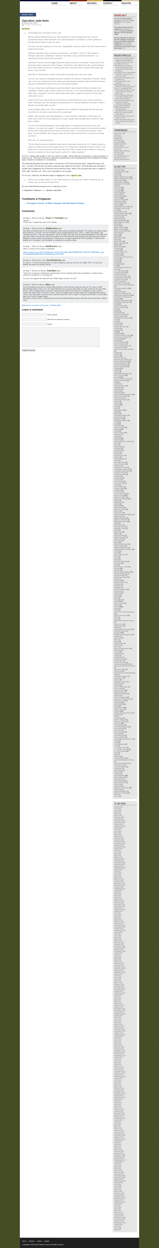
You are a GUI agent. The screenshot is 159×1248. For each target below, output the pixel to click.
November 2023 (119, 864)
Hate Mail (117, 387)
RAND (116, 628)
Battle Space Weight (121, 231)
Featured (117, 333)
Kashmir (117, 454)
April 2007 (117, 1210)
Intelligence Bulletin (121, 420)
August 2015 (118, 1036)
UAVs (116, 753)
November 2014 (119, 1052)
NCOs (116, 556)
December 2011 (119, 1113)
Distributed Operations (121, 302)
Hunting (117, 405)
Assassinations (119, 212)
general (116, 356)
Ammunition (118, 196)
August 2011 (118, 1120)
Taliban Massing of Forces (123, 713)
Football (117, 340)
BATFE (116, 226)
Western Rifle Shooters (122, 159)
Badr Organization (120, 220)
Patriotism (117, 586)
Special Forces (119, 690)
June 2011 (117, 1123)
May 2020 (117, 937)
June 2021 (117, 915)
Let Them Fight (119, 483)
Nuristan (117, 570)
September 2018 (120, 972)
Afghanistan (118, 180)
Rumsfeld (117, 650)
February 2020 (119, 942)
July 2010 (117, 1143)
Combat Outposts (120, 273)
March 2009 (118, 1170)
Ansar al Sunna (119, 199)
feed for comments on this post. (35, 305)
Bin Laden (117, 233)
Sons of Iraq (118, 688)
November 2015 (119, 1031)
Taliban (116, 711)
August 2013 (118, 1078)
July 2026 (117, 809)
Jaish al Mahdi (119, 433)
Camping (117, 248)
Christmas (117, 264)
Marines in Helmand (121, 499)
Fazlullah (117, 330)
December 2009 (119, 1155)
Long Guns (118, 492)
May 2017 (117, 1000)
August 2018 (118, 974)
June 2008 (117, 1186)
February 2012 (119, 1110)
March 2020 (118, 941)
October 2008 (118, 1179)
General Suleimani (120, 367)
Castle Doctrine (119, 252)
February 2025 (119, 838)
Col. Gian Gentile (120, 271)
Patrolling (117, 588)
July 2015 (117, 1038)
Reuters (117, 636)
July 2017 (117, 996)
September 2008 (120, 1181)
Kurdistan (117, 466)
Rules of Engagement (121, 648)
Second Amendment (121, 664)
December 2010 (119, 1134)
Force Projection (119, 342)
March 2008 (118, 1191)
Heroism (117, 391)
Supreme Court (119, 701)
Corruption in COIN (120, 283)
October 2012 (118, 1096)
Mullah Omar (118, 539)
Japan (116, 436)
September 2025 (120, 826)
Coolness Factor (119, 280)
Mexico (116, 511)
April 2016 (117, 1023)
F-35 (115, 321)
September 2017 (120, 993)
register (46, 1241)
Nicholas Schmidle (120, 561)
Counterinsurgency (120, 288)
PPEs (116, 610)
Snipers (116, 680)
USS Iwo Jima (119, 765)
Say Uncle (117, 149)
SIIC (115, 675)
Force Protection (119, 344)
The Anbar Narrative (121, 727)
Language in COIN (120, 467)
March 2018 (118, 983)
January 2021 (119, 923)
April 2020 (117, 939)
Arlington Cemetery (120, 208)
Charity (116, 260)
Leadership (118, 478)
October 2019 (118, 949)
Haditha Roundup (120, 380)
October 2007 (118, 1200)
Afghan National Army (121, 177)
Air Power (117, 189)
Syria (116, 706)
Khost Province (119, 455)
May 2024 (117, 854)
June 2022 (117, 894)
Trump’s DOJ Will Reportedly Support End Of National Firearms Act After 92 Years (124, 60)
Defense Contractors (121, 293)
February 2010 (119, 1151)
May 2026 (117, 812)
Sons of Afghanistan (121, 687)
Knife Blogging (119, 459)
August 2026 (118, 807)
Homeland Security (120, 400)
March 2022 (118, 899)
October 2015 (118, 1033)
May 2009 (117, 1167)
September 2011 (119, 1118)
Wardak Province (120, 782)
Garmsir (117, 354)
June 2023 (117, 873)
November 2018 (119, 969)
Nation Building (119, 546)
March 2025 (118, 836)
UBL (115, 755)
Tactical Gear (118, 709)
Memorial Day (119, 507)
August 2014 (118, 1057)
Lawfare (117, 476)
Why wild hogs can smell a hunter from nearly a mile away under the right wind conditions (123, 68)
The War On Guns (120, 158)
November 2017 (119, 989)
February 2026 (119, 817)
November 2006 (119, 1219)
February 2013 (119, 1089)
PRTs (116, 617)
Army (116, 210)
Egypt (116, 311)
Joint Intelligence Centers (122, 441)
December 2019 (119, 946)
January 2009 (119, 1174)
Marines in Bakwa (120, 497)
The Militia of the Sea (121, 64)
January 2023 (119, 882)
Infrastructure (118, 417)
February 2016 (119, 1026)
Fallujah (117, 323)
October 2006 (118, 1221)
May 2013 (117, 1083)
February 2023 (119, 880)
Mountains (117, 532)
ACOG (116, 173)
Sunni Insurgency (120, 697)
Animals (117, 198)
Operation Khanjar (120, 577)
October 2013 (118, 1075)
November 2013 (119, 1073)
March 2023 (118, 878)
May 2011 (117, 1125)
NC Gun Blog (118, 146)
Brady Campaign (120, 243)
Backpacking (118, 219)
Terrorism (117, 723)
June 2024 (117, 852)
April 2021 (117, 918)
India (116, 412)
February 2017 (119, 1005)
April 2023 (117, 876)
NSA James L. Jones (121, 567)
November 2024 (119, 843)
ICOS (116, 407)
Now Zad (117, 563)
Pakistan (117, 581)
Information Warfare (121, 415)
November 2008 (119, 1177)
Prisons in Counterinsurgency (124, 612)
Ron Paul (117, 645)
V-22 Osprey (118, 770)
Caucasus (117, 253)
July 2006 (117, 1226)
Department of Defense (32, 190)
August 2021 (118, 911)
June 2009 (117, 1165)
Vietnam (117, 774)
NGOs (116, 560)
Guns (116, 377)
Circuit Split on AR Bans (122, 106)
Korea (116, 460)
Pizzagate (117, 600)
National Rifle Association (123, 549)
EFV (115, 309)
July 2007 (117, 1205)
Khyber (116, 457)
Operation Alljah (119, 575)
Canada (117, 250)
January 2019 (119, 965)
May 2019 (117, 958)
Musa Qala (118, 541)
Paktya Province (119, 582)
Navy (116, 553)
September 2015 (120, 1035)
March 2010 (118, 1150)
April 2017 (117, 1002)
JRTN (116, 443)
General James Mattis (121, 360)
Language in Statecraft (122, 469)
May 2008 (117, 1188)
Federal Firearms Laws (122, 335)
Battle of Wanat (119, 229)
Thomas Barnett (119, 737)
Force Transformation (121, 346)
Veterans (117, 772)
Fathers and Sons (120, 327)
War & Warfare (119, 775)
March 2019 (118, 962)
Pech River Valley (120, 589)
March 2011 (118, 1129)
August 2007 (118, 1203)
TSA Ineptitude (119, 744)
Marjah (116, 501)
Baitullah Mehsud (120, 222)
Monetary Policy (119, 527)
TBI (115, 716)
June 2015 (117, 1040)
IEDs (116, 408)
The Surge (117, 734)
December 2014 (119, 1050)
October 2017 (118, 991)
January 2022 (119, 902)
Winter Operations (120, 791)
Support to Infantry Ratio (122, 699)
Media (116, 504)
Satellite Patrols (119, 659)
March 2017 (118, 1003)
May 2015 (117, 1042)
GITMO (116, 370)
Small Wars (118, 678)
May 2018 (117, 979)
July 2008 (117, 1184)
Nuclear (117, 568)
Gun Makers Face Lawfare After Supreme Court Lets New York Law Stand (124, 74)
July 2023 (117, 871)
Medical (117, 506)
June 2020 (117, 936)
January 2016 (119, 1028)
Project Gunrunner (120, 615)
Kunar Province (119, 464)
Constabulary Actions (121, 278)
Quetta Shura (118, 626)
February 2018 (119, 984)
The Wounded (119, 735)
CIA (115, 266)
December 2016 (119, 1009)
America (117, 194)
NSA (115, 565)
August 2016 (118, 1016)
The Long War (119, 732)
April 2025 (117, 835)
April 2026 (117, 814)
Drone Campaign (120, 307)
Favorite (117, 328)
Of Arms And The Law (121, 147)
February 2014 (119, 1068)
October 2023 (118, 866)
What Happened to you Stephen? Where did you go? (124, 85)
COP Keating (118, 281)
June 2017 (117, 998)
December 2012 (119, 1092)
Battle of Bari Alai (120, 227)
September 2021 (120, 909)
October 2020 (118, 929)
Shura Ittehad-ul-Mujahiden (123, 673)
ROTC (116, 647)
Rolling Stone (118, 643)
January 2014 (119, 1070)
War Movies (118, 779)
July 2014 (117, 1059)
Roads (116, 641)
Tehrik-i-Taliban (119, 720)
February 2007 (119, 1214)
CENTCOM (118, 255)
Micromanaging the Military (123, 514)
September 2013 (120, 1076)
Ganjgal (117, 353)
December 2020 (119, 925)
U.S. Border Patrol (120, 748)
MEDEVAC (118, 502)
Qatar (116, 619)
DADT (116, 290)
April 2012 (117, 1106)
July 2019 (117, 955)
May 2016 (117, 1021)
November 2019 (119, 948)
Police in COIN (119, 603)
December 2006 (119, 1217)
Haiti (115, 382)
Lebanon (117, 480)
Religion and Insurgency (122, 634)
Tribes (116, 741)
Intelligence (118, 419)
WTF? (116, 795)
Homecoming (118, 398)
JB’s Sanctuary (119, 140)
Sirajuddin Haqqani (120, 676)
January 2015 (119, 1049)
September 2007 (120, 1202)
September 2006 (120, 1223)
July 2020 (117, 934)
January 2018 (119, 986)
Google (116, 372)
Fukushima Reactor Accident (124, 349)
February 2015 (119, 1047)
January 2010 (119, 1153)
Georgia (117, 368)
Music (116, 542)
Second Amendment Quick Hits (124, 666)
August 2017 (118, 995)
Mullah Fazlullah (119, 537)
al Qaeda (117, 191)
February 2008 (119, 1193)
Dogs (116, 304)
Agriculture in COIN (120, 184)
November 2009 (119, 1157)
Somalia (117, 685)
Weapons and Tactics (121, 788)
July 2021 (117, 913)
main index (125, 45)
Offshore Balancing (120, 574)
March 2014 (118, 1066)
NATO (116, 551)
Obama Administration (121, 572)
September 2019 (120, 951)
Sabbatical (117, 654)
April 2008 (117, 1190)
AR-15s (116, 205)
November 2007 (119, 1198)
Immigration (118, 410)
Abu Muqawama (119, 172)
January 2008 (119, 1195)
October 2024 (118, 845)
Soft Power (118, 683)
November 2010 (119, 1136)
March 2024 (118, 857)
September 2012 (120, 1097)
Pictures (117, 594)
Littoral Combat (119, 488)
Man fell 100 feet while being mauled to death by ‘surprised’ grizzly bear (124, 102)
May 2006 (117, 1230)
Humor (116, 403)
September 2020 (120, 930)
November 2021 (119, 906)
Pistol (116, 598)
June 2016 (117, 1019)
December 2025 (119, 821)
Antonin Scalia (119, 203)
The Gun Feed (119, 152)
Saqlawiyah (118, 657)
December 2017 (119, 988)
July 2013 (117, 1080)
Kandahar (117, 450)
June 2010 (117, 1144)
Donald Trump (119, 306)
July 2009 (117, 1163)
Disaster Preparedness (122, 300)
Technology (118, 718)
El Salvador (118, 313)
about (24, 1241)
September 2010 (120, 1139)
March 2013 (118, 1087)
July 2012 (117, 1101)
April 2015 (117, 1043)
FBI (115, 332)
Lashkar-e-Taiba (119, 473)
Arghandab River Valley (122, 206)
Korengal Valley (119, 462)
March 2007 (118, 1212)
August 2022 (118, 890)
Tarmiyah (117, 715)
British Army (118, 246)
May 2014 (117, 1063)
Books (116, 240)
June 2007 (117, 1207)
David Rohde (118, 292)
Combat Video (119, 274)
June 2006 (117, 1228)
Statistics (117, 695)
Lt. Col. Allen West (120, 494)
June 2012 (117, 1103)
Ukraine (117, 756)
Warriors (117, 784)
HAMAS (117, 384)
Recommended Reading (122, 629)
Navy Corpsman (119, 554)
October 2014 (118, 1054)
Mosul (116, 530)
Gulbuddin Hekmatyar (121, 373)
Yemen (116, 796)
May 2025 (117, 833)
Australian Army (119, 215)
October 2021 (118, 908)
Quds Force (118, 624)
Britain (116, 245)
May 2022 (117, 896)
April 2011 (117, 1127)
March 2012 (118, 1108)
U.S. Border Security (121, 749)
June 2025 (117, 831)
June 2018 (117, 977)
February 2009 (119, 1172)
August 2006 (118, 1224)
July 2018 (117, 976)
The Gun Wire (119, 154)
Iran (115, 422)
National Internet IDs (121, 547)
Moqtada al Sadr (119, 528)
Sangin (116, 655)
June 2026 (117, 810)
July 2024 (117, 850)
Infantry (116, 414)
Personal (117, 591)
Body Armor (118, 238)
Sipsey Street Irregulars (122, 151)
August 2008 (118, 1183)
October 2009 (118, 1158)
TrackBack (55, 305)
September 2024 (120, 847)
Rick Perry (117, 638)
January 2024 (119, 861)
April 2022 (117, 897)
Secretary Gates (119, 669)
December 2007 (119, 1197)
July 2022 (117, 892)
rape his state (76, 175)
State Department (120, 694)
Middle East (118, 516)
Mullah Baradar (119, 535)
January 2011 (118, 1132)
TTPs (116, 746)
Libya (116, 485)
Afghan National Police (122, 179)
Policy (116, 605)
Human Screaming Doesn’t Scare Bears (123, 113)
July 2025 (117, 829)
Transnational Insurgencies (123, 739)
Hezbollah (117, 393)
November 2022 (119, 885)
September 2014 (120, 1056)
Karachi (116, 452)
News (116, 558)
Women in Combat (120, 793)
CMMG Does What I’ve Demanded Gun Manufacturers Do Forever (123, 109)
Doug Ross (118, 137)
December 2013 (119, 1071)
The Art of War (119, 728)
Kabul (116, 445)
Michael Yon (118, 513)
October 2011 (118, 1116)
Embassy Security (120, 314)
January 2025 (119, 840)
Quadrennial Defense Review (124, 621)
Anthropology (118, 201)
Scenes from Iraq (120, 662)
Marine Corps (118, 495)
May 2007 (117, 1209)
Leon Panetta (118, 481)
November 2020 (119, 927)
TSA (115, 742)
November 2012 (119, 1094)
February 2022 (119, 901)
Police (116, 601)
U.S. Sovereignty (120, 751)
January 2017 (119, 1007)
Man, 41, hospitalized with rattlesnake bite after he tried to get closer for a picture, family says (124, 90)
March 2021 (118, 920)
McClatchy (26, 29)
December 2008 (119, 1176)
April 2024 (117, 855)
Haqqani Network (120, 386)
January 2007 (119, 1216)
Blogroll (116, 234)
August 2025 (118, 828)
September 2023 (120, 868)
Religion (117, 633)
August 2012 (118, 1099)
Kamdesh (117, 448)
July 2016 (117, 1017)
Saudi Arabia (118, 661)
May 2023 (117, 875)
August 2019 (118, 953)
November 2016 (119, 1010)
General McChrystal (121, 361)
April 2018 (117, 981)
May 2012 (117, 1104)
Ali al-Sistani (118, 193)
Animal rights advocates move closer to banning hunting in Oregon (124, 121)
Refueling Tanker (120, 631)
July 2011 (117, 1122)
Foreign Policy (119, 347)
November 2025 (119, 822)
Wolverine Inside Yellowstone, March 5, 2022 (124, 117)
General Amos (119, 358)
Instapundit (118, 139)
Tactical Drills (118, 708)
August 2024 (118, 849)
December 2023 (119, 862)
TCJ (123, 48)
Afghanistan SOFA (120, 182)
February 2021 (119, 922)
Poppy (116, 608)
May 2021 (117, 916)
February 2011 (119, 1130)
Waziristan (117, 786)
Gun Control (118, 375)
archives (125, 43)
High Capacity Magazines (123, 394)
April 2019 (117, 960)
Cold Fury (117, 135)
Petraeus (117, 593)
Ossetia (116, 579)
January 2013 (119, 1090)
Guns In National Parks (122, 379)
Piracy (116, 596)
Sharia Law (118, 671)
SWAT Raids (118, 704)
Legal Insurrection (120, 144)
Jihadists (117, 438)
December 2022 (119, 883)
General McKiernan (120, 363)
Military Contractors (120, 520)
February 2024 (119, 859)
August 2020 (118, 932)
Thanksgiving (118, 725)
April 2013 (117, 1085)
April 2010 (117, 1148)
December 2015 (119, 1029)
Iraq (115, 424)
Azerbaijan (118, 217)
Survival (117, 702)
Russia (116, 652)
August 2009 (118, 1162)
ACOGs (116, 175)
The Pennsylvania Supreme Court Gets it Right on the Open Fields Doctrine (123, 97)
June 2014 (117, 1061)
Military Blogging (120, 518)
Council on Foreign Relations (124, 285)
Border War (118, 241)
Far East (117, 325)
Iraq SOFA (117, 426)
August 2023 (118, 869)
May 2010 (117, 1146)
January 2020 (119, 944)
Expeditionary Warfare (121, 318)
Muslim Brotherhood (121, 544)
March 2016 (118, 1024)
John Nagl (117, 440)
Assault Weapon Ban (121, 213)
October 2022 (118, 887)
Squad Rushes (119, 692)
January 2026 (119, 819)
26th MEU (117, 170)
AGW (116, 186)
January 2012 (119, 1111)
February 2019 (119, 963)
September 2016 (120, 1014)
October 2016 (118, 1012)
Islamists (117, 429)
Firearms (117, 339)
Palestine (117, 584)
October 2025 (118, 824)
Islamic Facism (119, 427)
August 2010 (118, 1141)
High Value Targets (120, 396)
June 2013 (117, 1082)
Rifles (116, 640)
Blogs (116, 236)
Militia (116, 523)
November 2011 (119, 1115)
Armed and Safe (119, 133)
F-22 (115, 320)
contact (39, 1241)
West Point (117, 789)
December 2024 (119, 842)
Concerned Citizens (121, 276)
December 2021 (119, 904)
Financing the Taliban (121, 337)
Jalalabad (117, 434)
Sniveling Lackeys (120, 681)
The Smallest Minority (121, 156)
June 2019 (117, 956)
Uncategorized (119, 758)
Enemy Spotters (119, 316)
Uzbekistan (118, 768)
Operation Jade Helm (35, 20)
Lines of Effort (118, 487)
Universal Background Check (124, 760)
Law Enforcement (120, 474)
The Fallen (117, 730)
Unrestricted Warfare (121, 763)
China (116, 262)
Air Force (117, 187)
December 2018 (119, 967)
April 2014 (117, 1064)
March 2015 (118, 1045)
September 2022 (120, 889)
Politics (116, 607)
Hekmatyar (118, 389)
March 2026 (118, 815)
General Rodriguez (120, 365)
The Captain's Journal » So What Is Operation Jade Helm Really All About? (55, 203)
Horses (116, 401)
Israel (116, 431)
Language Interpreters (121, 471)
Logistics (117, 490)
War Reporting (119, 781)
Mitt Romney (118, 525)
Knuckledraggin (119, 142)
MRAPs (116, 534)
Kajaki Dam (118, 447)
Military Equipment (120, 521)
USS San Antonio (120, 767)
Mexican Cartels (119, 509)
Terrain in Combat (120, 722)
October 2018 (118, 970)
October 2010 (118, 1137)
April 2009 (117, 1169)
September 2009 (120, 1160)
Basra (116, 224)
